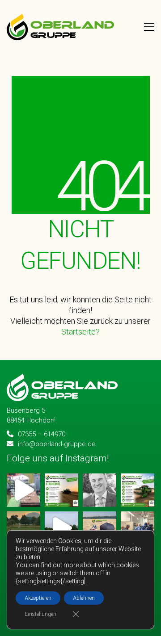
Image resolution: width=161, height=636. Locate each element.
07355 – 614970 (41, 434)
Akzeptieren (38, 598)
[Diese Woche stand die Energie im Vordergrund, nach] (137, 528)
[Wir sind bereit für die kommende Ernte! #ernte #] (137, 490)
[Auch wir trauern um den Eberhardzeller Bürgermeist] (99, 490)
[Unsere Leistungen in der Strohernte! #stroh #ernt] (61, 490)
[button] (149, 27)
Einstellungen (40, 614)
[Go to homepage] (60, 26)
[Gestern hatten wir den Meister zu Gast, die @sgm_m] (23, 528)
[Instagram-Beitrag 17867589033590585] (23, 490)
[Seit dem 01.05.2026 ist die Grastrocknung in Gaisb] (61, 528)
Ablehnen (84, 598)
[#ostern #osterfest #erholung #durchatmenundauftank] (99, 528)
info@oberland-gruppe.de (57, 444)
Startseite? (80, 332)
